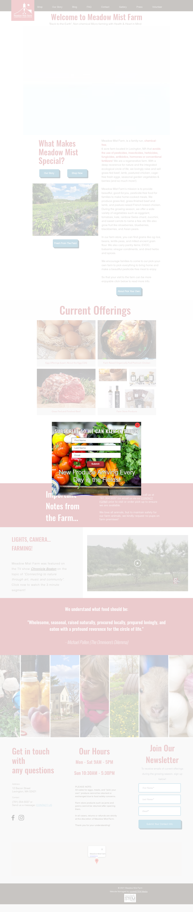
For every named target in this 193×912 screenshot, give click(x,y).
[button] (137, 425)
